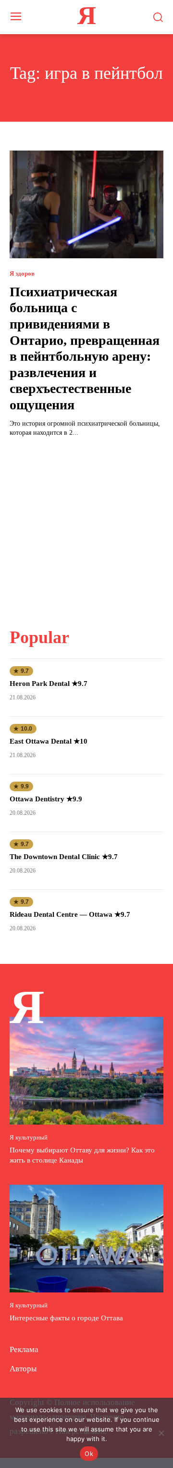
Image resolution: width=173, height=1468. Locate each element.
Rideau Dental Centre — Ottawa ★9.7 (70, 914)
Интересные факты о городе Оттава (66, 1318)
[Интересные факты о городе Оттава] (86, 1238)
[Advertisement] (86, 527)
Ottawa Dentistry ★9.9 (46, 799)
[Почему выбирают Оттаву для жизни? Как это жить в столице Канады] (86, 1071)
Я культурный (29, 1137)
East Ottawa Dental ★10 (48, 741)
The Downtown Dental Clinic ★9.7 (64, 857)
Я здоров (22, 273)
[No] (161, 1433)
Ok (89, 1453)
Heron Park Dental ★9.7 (48, 683)
